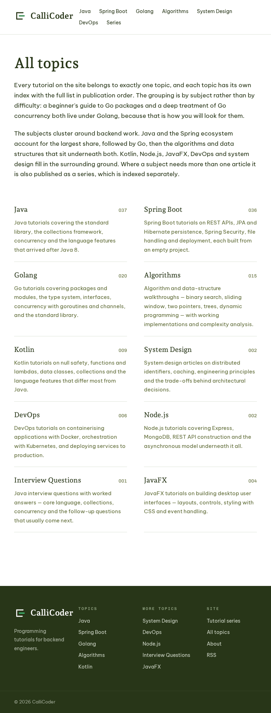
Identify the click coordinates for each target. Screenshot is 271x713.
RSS (211, 655)
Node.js (152, 644)
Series (114, 22)
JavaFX (152, 667)
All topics (218, 632)
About (214, 644)
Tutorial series (223, 621)
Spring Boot (113, 11)
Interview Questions (166, 655)
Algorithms (175, 11)
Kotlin (85, 667)
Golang (144, 11)
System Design (214, 11)
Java (85, 11)
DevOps (88, 22)
